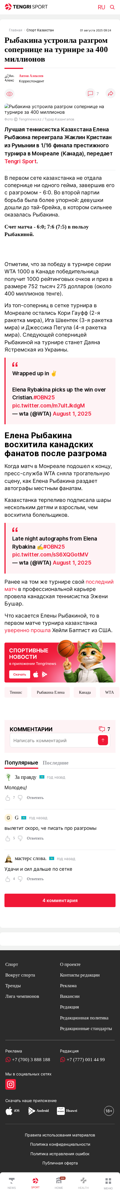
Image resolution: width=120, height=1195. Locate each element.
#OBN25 (44, 397)
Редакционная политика (84, 1018)
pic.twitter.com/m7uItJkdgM (48, 405)
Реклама (68, 985)
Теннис (16, 692)
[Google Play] (31, 1111)
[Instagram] (10, 1084)
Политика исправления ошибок (60, 1153)
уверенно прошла (27, 630)
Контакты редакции (80, 975)
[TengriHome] (59, 1184)
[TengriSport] (35, 1183)
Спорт (11, 964)
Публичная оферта (60, 1163)
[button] (108, 1184)
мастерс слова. (31, 858)
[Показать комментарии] (90, 93)
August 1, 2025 (72, 413)
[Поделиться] (110, 93)
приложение (45, 1100)
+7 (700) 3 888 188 (31, 1059)
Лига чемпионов (22, 996)
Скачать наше (19, 1100)
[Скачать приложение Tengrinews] (60, 661)
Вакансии (70, 996)
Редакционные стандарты (86, 1028)
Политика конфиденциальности (60, 1144)
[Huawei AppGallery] (61, 1111)
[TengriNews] (11, 1183)
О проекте (70, 964)
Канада (85, 692)
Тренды (13, 985)
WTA (109, 692)
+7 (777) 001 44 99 (86, 1059)
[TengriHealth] (83, 1184)
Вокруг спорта (20, 975)
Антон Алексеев (31, 76)
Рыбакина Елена (50, 692)
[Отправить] (103, 740)
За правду (26, 777)
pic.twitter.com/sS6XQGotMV (50, 554)
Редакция (69, 1007)
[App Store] (9, 1111)
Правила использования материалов (60, 1135)
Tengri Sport (20, 161)
